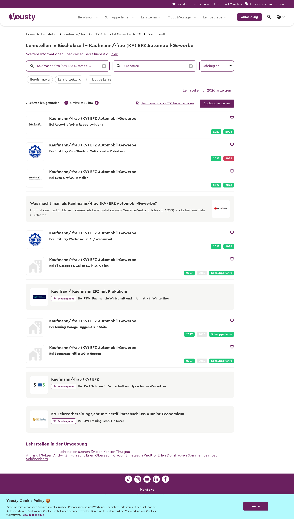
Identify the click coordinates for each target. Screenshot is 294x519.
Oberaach (103, 455)
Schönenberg (37, 459)
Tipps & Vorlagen (180, 17)
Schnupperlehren (117, 17)
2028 (228, 131)
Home (30, 34)
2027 (216, 131)
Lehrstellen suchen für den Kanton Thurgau (94, 451)
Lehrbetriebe (212, 17)
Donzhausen (177, 455)
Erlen (90, 455)
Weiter (256, 506)
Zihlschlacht (75, 455)
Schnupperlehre (221, 273)
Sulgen (46, 455)
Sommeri (195, 455)
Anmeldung (249, 17)
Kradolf (118, 455)
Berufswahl (86, 17)
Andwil (58, 455)
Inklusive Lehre (100, 79)
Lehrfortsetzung (69, 79)
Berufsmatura (40, 79)
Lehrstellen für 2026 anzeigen (207, 90)
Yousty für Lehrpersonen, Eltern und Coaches (209, 4)
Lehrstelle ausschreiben (267, 4)
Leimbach (212, 455)
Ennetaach (134, 455)
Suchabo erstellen (217, 103)
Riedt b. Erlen (155, 455)
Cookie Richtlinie (33, 515)
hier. (114, 54)
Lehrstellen (149, 17)
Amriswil (33, 455)
